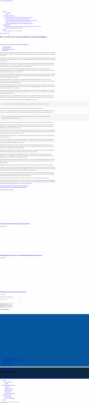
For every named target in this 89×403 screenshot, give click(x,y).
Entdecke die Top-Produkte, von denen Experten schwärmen (44, 180)
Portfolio (6, 383)
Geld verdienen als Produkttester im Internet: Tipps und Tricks (15, 223)
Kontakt (3, 399)
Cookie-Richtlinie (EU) (6, 361)
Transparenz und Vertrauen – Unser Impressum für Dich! (12, 358)
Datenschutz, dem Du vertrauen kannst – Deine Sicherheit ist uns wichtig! (15, 360)
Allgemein (7, 386)
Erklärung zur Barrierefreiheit (7, 363)
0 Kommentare (5, 50)
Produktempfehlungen (6, 394)
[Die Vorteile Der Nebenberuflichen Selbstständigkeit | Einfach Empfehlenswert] (23, 289)
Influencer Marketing (9, 390)
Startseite (4, 380)
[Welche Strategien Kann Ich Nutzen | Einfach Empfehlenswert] (23, 252)
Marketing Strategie (8, 388)
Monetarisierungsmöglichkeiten (8, 49)
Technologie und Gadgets (10, 398)
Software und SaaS (8, 396)
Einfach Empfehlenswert (4, 33)
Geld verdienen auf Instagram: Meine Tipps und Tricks (13, 291)
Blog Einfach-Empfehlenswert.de (8, 385)
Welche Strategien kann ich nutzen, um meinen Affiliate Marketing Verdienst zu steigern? (21, 255)
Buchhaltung (38, 86)
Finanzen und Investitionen (10, 393)
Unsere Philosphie (8, 381)
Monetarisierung (8, 391)
